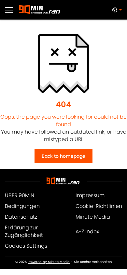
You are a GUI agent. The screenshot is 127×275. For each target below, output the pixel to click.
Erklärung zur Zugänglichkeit (24, 231)
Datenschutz (21, 217)
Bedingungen (22, 206)
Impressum (90, 195)
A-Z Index (87, 231)
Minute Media (93, 217)
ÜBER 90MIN (19, 195)
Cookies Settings (26, 246)
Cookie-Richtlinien (99, 206)
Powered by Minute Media (49, 262)
